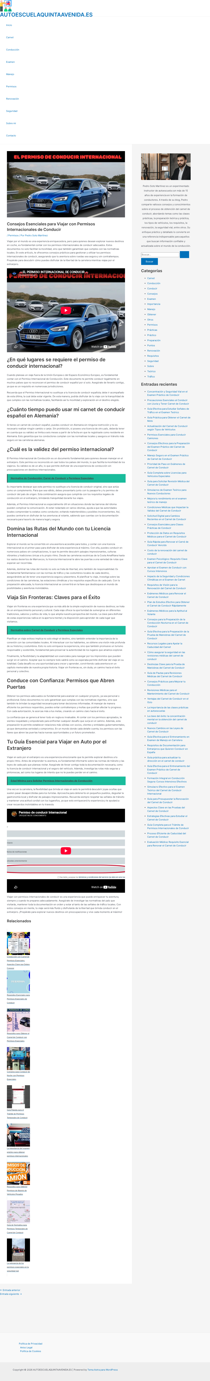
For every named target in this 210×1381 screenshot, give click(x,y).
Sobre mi (11, 123)
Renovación (12, 98)
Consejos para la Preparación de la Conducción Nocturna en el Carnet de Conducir (167, 623)
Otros (150, 319)
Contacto (11, 135)
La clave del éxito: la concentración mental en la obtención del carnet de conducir (167, 719)
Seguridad (11, 111)
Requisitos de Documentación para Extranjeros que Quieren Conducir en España (167, 749)
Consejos (152, 293)
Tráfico (151, 376)
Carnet (10, 37)
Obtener (151, 314)
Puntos (151, 345)
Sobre (150, 366)
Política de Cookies (30, 1351)
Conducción (12, 49)
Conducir (152, 288)
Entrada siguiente (11, 1293)
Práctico (151, 335)
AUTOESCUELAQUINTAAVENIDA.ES (46, 14)
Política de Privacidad (30, 1343)
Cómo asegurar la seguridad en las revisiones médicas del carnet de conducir (166, 656)
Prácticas (152, 329)
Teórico (151, 371)
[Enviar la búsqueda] (184, 254)
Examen (10, 61)
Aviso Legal (26, 1347)
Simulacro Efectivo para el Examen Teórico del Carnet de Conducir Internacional (166, 790)
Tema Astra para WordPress (102, 1369)
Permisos (11, 86)
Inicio (9, 25)
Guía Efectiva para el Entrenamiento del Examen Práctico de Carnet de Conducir (168, 769)
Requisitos (153, 355)
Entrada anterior (10, 1290)
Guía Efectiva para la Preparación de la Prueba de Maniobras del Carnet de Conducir (168, 635)
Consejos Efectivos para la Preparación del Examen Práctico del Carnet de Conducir (168, 447)
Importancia (153, 304)
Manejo (10, 74)
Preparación (153, 340)
